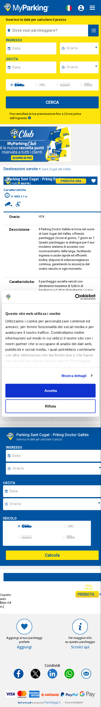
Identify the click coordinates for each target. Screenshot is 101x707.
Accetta (50, 391)
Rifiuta (50, 406)
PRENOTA (86, 594)
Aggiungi (24, 647)
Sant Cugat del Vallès (56, 169)
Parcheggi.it (52, 702)
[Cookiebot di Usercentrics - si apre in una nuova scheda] (75, 297)
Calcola (52, 555)
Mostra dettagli (74, 375)
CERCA (52, 102)
